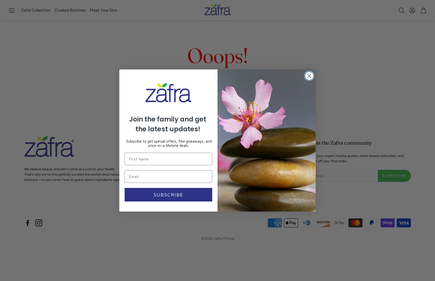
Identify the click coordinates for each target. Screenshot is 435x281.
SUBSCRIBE (168, 194)
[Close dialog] (309, 75)
